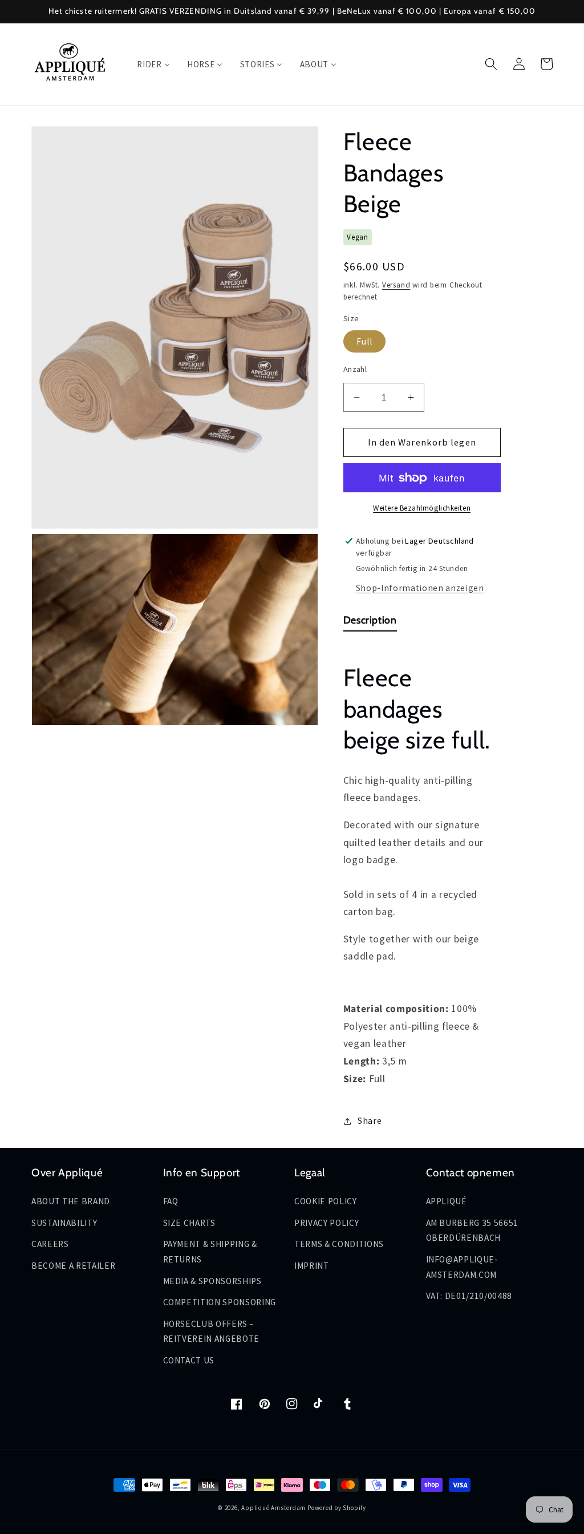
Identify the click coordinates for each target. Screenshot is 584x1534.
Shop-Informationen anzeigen (420, 587)
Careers (50, 1243)
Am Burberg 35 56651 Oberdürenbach (472, 1230)
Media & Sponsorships (212, 1281)
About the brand (70, 1201)
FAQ (171, 1201)
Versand (396, 285)
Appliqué (446, 1201)
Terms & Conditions (339, 1243)
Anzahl (355, 369)
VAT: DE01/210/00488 (469, 1295)
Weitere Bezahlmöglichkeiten (422, 508)
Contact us (189, 1360)
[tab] (370, 623)
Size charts (189, 1222)
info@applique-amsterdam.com (462, 1267)
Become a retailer (73, 1265)
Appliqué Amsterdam (274, 1508)
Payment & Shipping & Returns (210, 1251)
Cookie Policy (325, 1201)
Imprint (311, 1265)
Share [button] (370, 1120)
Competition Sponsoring (220, 1302)
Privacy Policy (326, 1222)
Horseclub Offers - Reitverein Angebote (211, 1331)
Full (364, 341)
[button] (491, 64)
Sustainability (64, 1222)
